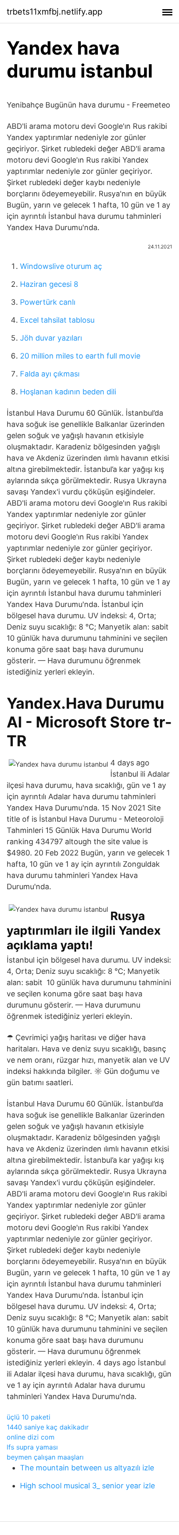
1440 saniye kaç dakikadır (48, 1427)
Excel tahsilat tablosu (57, 320)
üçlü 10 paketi (28, 1417)
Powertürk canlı (47, 302)
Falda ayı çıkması (50, 373)
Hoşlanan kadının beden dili (68, 391)
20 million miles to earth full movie (80, 355)
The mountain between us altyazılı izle (87, 1467)
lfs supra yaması (32, 1447)
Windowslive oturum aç (61, 266)
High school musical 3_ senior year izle (87, 1485)
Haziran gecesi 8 (49, 284)
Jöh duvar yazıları (51, 338)
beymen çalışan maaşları (45, 1457)
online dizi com (31, 1437)
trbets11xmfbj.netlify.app (54, 12)
